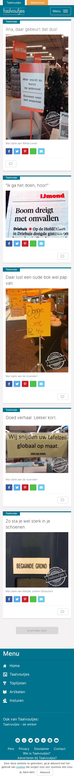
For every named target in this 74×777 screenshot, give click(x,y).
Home (15, 666)
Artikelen (17, 692)
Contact (59, 749)
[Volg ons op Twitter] (30, 740)
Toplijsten (18, 683)
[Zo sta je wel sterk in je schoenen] (37, 560)
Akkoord (45, 772)
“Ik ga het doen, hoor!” (27, 185)
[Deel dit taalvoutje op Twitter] (17, 151)
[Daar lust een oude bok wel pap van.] (37, 330)
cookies (20, 766)
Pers (11, 749)
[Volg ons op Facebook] (17, 740)
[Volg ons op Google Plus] (37, 740)
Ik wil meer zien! (37, 630)
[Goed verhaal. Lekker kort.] (37, 449)
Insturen (17, 700)
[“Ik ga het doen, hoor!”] (37, 214)
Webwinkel (37, 2)
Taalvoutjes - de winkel (19, 724)
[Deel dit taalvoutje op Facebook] (9, 151)
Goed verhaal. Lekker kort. (31, 417)
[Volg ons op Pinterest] (43, 740)
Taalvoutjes (14, 2)
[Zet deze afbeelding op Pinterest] (25, 151)
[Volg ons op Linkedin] (50, 740)
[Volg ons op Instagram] (24, 740)
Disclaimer (41, 749)
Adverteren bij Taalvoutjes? (37, 758)
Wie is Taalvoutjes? (36, 753)
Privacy (24, 749)
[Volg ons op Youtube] (56, 740)
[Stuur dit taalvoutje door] (41, 151)
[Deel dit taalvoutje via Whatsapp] (33, 151)
